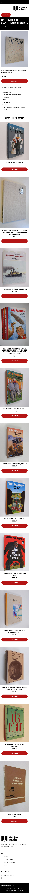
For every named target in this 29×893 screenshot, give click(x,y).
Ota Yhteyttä (13, 888)
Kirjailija (6, 856)
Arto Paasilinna (22, 70)
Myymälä (6, 14)
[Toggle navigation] (3, 8)
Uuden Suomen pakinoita (14, 814)
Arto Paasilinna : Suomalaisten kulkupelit (14, 289)
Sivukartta (20, 890)
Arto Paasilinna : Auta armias (14, 162)
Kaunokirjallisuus (12, 70)
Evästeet (20, 888)
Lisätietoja (14, 81)
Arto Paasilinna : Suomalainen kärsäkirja (15, 409)
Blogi (5, 865)
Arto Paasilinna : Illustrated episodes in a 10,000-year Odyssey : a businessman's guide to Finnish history (14, 232)
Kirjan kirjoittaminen (9, 862)
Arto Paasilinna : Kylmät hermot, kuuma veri (14, 464)
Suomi (4, 2)
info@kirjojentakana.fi (23, 2)
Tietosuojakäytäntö (11, 890)
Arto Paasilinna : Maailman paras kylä (14, 519)
